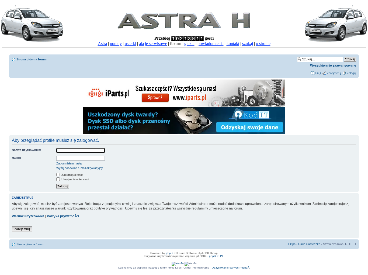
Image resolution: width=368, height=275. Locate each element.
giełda (189, 43)
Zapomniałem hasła (69, 163)
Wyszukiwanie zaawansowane (333, 65)
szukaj (247, 43)
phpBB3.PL (216, 256)
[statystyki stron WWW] (178, 263)
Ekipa (292, 244)
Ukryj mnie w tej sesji (75, 179)
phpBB (170, 253)
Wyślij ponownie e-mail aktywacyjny (79, 168)
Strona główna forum (31, 59)
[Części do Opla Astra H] (184, 105)
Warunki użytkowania (28, 216)
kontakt (233, 43)
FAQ (318, 73)
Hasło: (16, 157)
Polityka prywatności (63, 216)
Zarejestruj (334, 73)
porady (116, 43)
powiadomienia (210, 43)
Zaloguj (351, 73)
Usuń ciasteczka (309, 244)
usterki (130, 43)
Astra (102, 43)
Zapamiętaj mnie (72, 174)
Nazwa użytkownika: (26, 150)
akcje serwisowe (153, 43)
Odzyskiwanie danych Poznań (230, 267)
